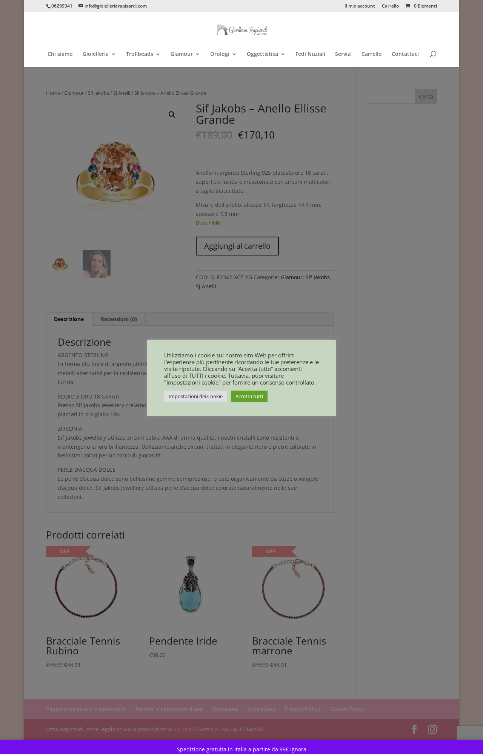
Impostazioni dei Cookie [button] (196, 396)
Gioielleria (96, 54)
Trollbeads (139, 54)
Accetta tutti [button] (249, 396)
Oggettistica (262, 54)
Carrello (390, 6)
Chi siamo (60, 54)
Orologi (219, 54)
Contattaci (405, 54)
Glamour (182, 54)
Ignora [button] (298, 749)
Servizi (343, 54)
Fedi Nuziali (310, 54)
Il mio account (360, 6)
